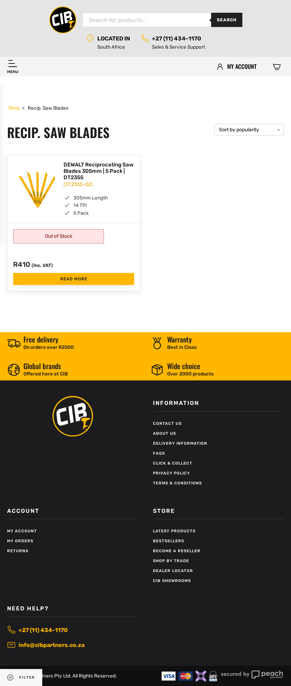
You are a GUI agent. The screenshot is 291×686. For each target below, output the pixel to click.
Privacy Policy (171, 473)
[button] (277, 66)
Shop (14, 108)
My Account (22, 531)
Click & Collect (172, 463)
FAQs (159, 453)
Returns (17, 551)
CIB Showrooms (172, 580)
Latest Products (174, 531)
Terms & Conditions (177, 483)
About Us (164, 433)
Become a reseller (177, 551)
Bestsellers (168, 541)
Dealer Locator (173, 571)
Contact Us (167, 423)
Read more (73, 278)
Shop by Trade (171, 561)
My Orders (20, 541)
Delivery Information (180, 443)
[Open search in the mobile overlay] (162, 20)
